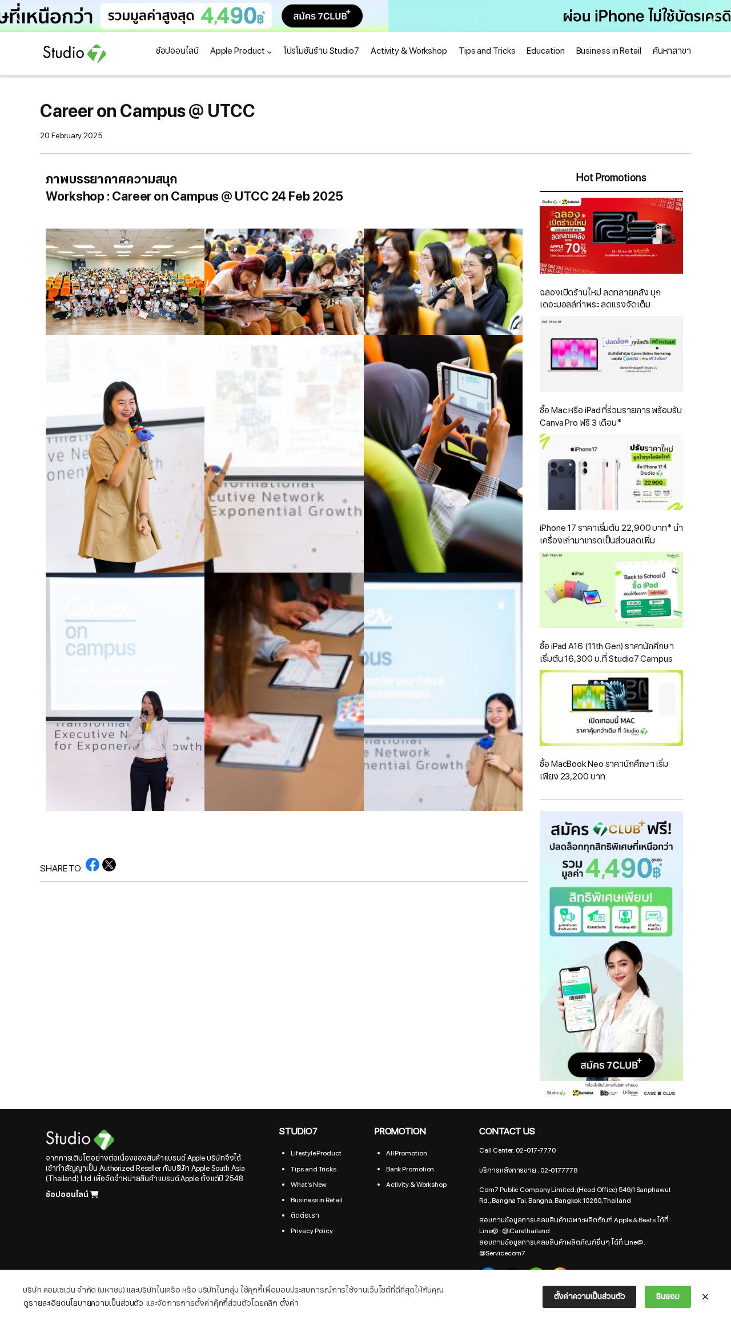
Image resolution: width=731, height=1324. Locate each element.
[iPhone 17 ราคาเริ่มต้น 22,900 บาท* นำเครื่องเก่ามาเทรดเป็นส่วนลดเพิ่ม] (611, 474)
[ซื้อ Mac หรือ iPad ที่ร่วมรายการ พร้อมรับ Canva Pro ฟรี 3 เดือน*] (611, 356)
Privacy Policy (312, 1231)
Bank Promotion (410, 1169)
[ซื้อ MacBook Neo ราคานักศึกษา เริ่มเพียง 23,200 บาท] (611, 710)
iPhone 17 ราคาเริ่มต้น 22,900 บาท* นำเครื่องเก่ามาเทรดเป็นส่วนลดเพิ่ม (611, 534)
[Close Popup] (705, 1297)
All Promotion (406, 1153)
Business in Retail (316, 1200)
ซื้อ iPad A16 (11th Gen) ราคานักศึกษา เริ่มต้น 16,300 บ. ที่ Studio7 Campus (607, 652)
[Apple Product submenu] (269, 51)
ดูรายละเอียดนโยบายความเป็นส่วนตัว (83, 1303)
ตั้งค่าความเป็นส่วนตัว (589, 1296)
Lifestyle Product (316, 1153)
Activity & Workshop (416, 1184)
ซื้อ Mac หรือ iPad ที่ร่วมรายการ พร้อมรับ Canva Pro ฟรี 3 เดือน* (611, 416)
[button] (365, 16)
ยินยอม (668, 1296)
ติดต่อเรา (305, 1215)
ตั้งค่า (289, 1303)
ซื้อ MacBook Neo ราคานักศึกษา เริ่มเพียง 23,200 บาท (604, 770)
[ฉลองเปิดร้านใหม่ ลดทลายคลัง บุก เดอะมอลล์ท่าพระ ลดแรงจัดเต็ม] (611, 238)
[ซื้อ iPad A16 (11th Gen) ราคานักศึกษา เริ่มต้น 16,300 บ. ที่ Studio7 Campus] (611, 592)
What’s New (308, 1184)
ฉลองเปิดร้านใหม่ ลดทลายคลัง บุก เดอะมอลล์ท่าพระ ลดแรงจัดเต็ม (600, 299)
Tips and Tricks (313, 1169)
